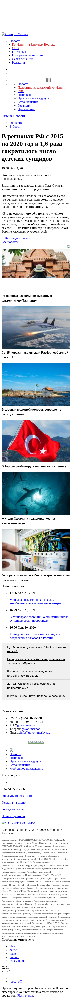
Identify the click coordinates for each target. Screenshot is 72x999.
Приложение (26, 109)
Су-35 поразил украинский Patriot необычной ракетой (36, 649)
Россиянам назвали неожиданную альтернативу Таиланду (29, 673)
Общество (16, 122)
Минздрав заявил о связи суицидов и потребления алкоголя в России (35, 636)
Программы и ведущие (27, 55)
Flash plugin (25, 995)
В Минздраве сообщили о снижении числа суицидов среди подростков (39, 618)
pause (13, 950)
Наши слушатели (13, 816)
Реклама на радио (14, 802)
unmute (14, 957)
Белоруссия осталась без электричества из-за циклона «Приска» (36, 661)
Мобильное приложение (26, 768)
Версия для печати (17, 238)
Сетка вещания (22, 59)
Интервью (19, 51)
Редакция (18, 62)
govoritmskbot (26, 725)
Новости (15, 41)
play (12, 946)
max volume (17, 960)
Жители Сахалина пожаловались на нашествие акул (31, 685)
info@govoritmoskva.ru (35, 732)
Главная (7, 116)
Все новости (10, 242)
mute (13, 953)
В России (16, 126)
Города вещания (13, 809)
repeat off (16, 981)
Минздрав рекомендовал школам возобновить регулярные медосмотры (35, 601)
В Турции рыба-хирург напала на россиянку (36, 695)
